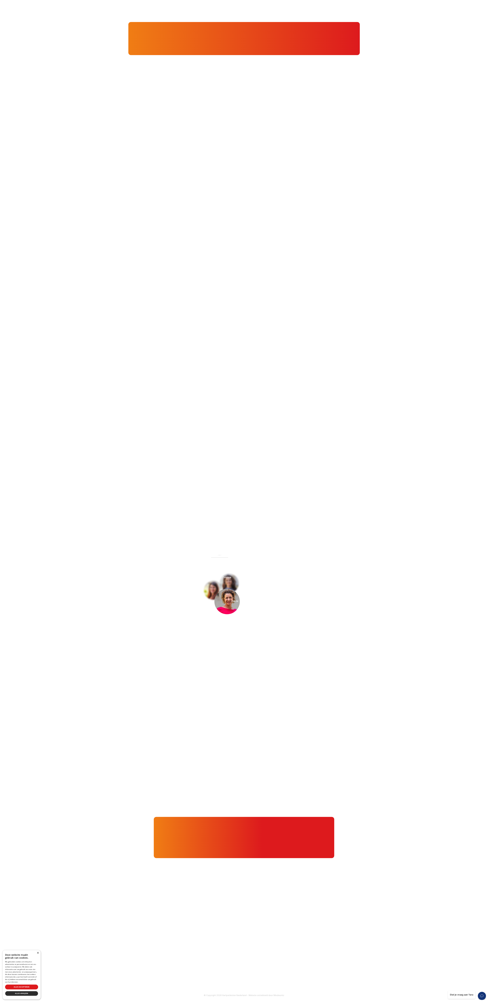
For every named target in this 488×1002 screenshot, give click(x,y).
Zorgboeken (221, 951)
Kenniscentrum (165, 38)
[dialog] (22, 974)
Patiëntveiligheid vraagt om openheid (235, 931)
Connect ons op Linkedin (175, 973)
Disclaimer (282, 977)
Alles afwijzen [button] (21, 993)
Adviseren (220, 926)
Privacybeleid (23, 982)
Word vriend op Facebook (176, 960)
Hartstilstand (284, 921)
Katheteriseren (285, 952)
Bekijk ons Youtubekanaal (175, 986)
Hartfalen (282, 926)
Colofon (281, 972)
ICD (278, 947)
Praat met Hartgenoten (227, 941)
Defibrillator (283, 942)
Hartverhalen (222, 936)
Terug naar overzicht (198, 527)
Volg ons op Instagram (174, 980)
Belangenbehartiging (226, 911)
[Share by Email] (305, 527)
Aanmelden (292, 620)
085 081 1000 (169, 938)
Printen (269, 527)
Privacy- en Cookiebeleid (290, 982)
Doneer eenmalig (224, 972)
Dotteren (281, 957)
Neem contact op (155, 620)
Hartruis (281, 916)
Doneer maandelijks (226, 977)
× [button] (38, 953)
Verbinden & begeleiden (228, 921)
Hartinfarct (282, 911)
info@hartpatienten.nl (174, 944)
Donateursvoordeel (225, 967)
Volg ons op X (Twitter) (174, 967)
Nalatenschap (222, 982)
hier (205, 413)
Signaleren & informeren (228, 916)
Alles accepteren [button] (21, 987)
